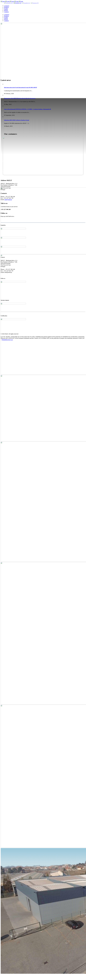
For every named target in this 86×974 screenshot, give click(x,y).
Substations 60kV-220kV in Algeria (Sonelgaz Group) (16, 120)
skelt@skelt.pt (8, 199)
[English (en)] (17, 3)
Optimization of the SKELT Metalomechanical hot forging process (19, 98)
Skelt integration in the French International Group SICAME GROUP (20, 87)
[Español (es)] (26, 3)
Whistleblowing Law (7, 339)
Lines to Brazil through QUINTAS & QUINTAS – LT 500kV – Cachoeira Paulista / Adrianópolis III (27, 109)
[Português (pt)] (8, 3)
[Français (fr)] (35, 3)
